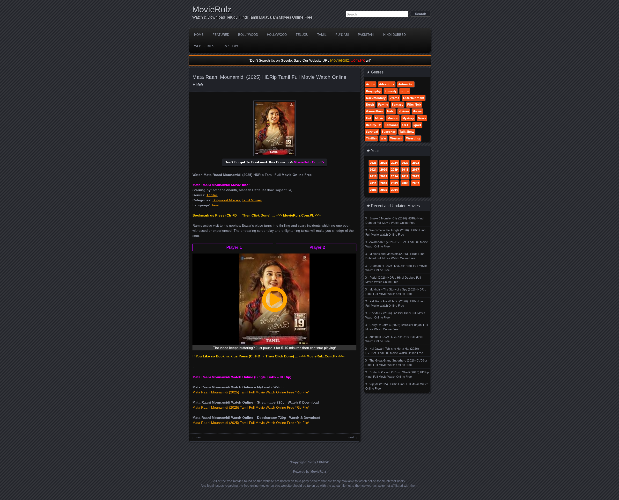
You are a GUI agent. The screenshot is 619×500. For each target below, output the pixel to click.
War (383, 138)
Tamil (321, 34)
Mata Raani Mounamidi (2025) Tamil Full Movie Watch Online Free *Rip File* (250, 392)
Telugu (302, 34)
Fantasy (397, 104)
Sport (417, 125)
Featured (221, 34)
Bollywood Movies (226, 200)
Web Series (204, 46)
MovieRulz (212, 9)
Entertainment (413, 98)
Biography (373, 91)
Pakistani (366, 34)
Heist (391, 111)
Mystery (408, 118)
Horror (417, 111)
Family (383, 104)
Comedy (391, 91)
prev (198, 437)
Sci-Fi (406, 125)
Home (199, 34)
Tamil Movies (252, 200)
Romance (391, 125)
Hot (368, 118)
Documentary (376, 98)
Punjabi (342, 34)
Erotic (370, 104)
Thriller (211, 195)
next (351, 437)
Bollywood (248, 34)
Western (396, 138)
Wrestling (413, 138)
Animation (405, 84)
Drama (394, 98)
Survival (372, 132)
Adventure (386, 84)
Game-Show (374, 111)
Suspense (389, 132)
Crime (404, 91)
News (422, 118)
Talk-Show (406, 132)
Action (370, 84)
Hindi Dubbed (394, 34)
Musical (392, 118)
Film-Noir (414, 104)
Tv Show (230, 46)
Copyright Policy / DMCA (309, 462)
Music (379, 118)
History (403, 111)
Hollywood (277, 34)
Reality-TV (373, 125)
